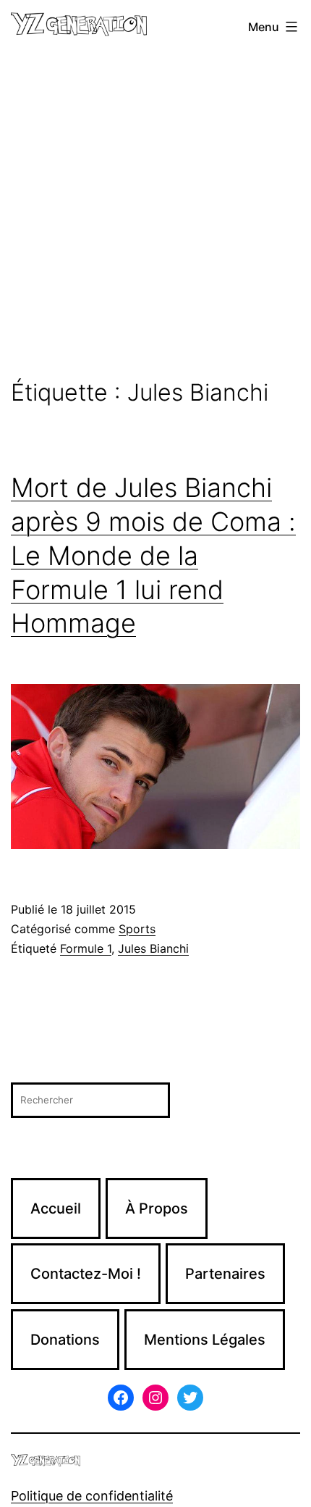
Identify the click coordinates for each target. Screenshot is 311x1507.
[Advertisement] (155, 216)
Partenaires (225, 1273)
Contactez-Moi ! (85, 1273)
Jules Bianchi (153, 948)
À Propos (156, 1208)
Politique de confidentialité (92, 1495)
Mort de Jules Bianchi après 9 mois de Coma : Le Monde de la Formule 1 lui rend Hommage (153, 555)
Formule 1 (85, 948)
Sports (137, 929)
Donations (65, 1339)
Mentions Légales (204, 1339)
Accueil (55, 1208)
